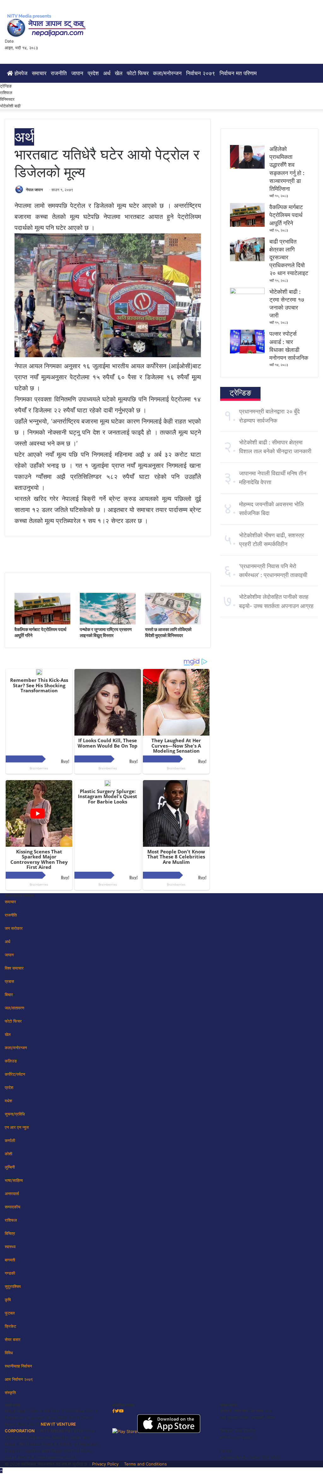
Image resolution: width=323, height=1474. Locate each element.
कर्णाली (10, 1140)
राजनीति (59, 73)
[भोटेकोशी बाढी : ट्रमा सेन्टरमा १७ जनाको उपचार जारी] (247, 292)
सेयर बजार (13, 1339)
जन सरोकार (14, 928)
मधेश (8, 1100)
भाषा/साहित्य (14, 1180)
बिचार (9, 994)
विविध (9, 1352)
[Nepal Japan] (47, 25)
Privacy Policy (105, 1463)
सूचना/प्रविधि (15, 1113)
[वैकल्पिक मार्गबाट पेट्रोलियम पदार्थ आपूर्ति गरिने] (42, 622)
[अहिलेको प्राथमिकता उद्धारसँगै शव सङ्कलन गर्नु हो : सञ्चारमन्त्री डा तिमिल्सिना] (247, 167)
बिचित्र (10, 1233)
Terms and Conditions (145, 1463)
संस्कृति (10, 1392)
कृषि (8, 1299)
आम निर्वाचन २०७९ (19, 1379)
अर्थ (106, 73)
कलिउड (11, 1060)
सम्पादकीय (12, 1206)
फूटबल (10, 1312)
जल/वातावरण (14, 1007)
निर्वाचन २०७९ (200, 73)
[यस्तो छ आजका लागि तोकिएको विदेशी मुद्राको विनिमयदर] (173, 622)
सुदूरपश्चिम (13, 1286)
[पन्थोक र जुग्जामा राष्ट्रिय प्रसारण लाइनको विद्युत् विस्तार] (108, 622)
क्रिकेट (10, 1326)
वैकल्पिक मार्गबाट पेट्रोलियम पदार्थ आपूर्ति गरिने (286, 215)
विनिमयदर (7, 99)
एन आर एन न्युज (17, 1127)
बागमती (10, 1259)
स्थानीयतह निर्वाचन (18, 1366)
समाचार (39, 73)
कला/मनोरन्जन (167, 73)
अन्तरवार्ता (12, 1193)
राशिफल (6, 92)
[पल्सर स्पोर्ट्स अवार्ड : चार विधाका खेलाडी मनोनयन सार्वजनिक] (247, 351)
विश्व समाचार (14, 968)
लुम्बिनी (10, 1167)
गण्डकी (10, 1273)
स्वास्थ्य (10, 1246)
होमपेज (20, 73)
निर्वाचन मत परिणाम (238, 73)
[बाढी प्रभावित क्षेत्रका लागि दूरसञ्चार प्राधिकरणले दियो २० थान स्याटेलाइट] (247, 259)
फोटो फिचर (138, 73)
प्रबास (9, 981)
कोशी (8, 1153)
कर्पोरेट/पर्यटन (15, 1074)
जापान (77, 73)
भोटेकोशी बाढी (10, 105)
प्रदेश (93, 73)
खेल (118, 73)
